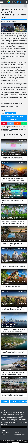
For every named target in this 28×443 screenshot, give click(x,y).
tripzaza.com (13, 21)
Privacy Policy (17, 432)
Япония (13, 113)
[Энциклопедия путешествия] (14, 1)
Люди (14, 401)
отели (7, 113)
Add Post (3, 436)
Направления (23, 401)
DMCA (2, 434)
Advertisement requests (19, 434)
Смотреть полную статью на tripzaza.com (14, 118)
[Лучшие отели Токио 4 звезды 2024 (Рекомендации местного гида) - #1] (7, 27)
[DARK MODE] (26, 2)
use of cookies (15, 442)
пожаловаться (14, 129)
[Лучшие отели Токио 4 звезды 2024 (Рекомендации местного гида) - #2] (20, 27)
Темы (5, 401)
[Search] (25, 5)
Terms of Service (5, 432)
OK (25, 441)
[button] (4, 123)
